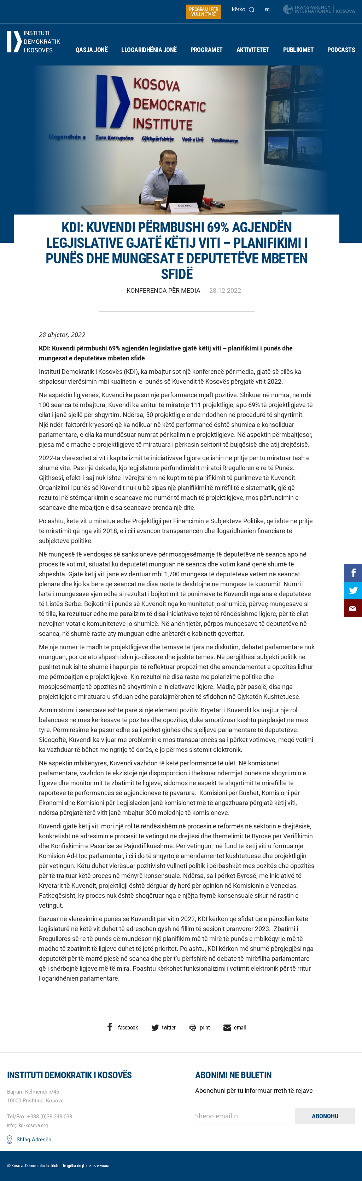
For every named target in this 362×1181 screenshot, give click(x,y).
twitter (169, 1027)
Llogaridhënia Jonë (148, 49)
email (240, 1027)
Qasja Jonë (92, 49)
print (205, 1027)
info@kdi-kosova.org (27, 1125)
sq (267, 9)
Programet (207, 49)
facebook (128, 1027)
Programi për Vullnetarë (203, 11)
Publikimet (298, 49)
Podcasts (341, 49)
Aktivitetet (253, 49)
